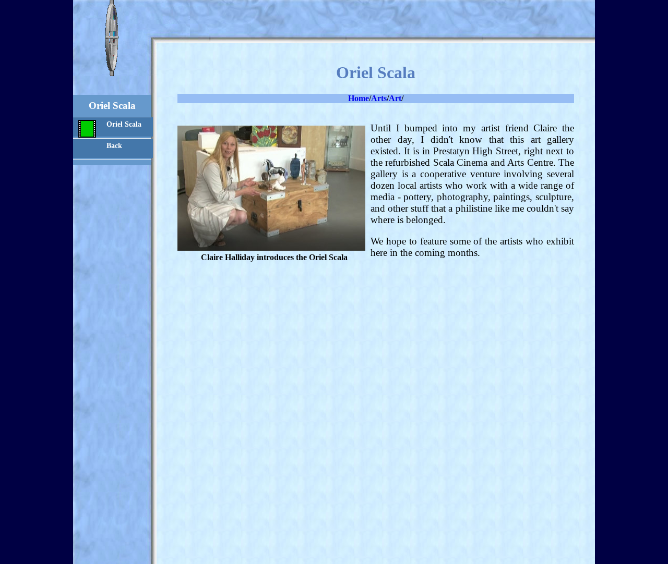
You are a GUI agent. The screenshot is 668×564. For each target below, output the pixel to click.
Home (358, 98)
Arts (379, 98)
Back (114, 145)
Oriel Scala (123, 124)
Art (395, 98)
